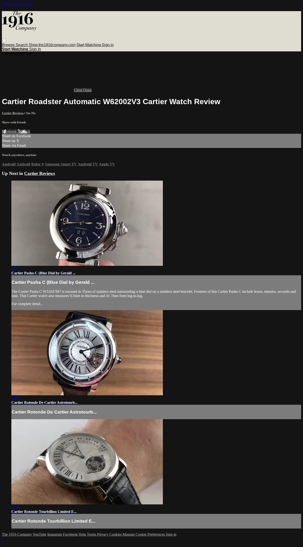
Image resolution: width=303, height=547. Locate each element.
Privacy (103, 534)
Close (78, 90)
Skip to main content (17, 4)
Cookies (116, 534)
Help (83, 534)
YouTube (39, 534)
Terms (92, 534)
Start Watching (89, 45)
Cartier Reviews (13, 113)
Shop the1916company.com (52, 45)
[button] (4, 40)
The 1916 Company (17, 534)
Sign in (108, 45)
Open (87, 90)
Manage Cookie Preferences (144, 534)
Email (25, 131)
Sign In (35, 49)
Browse (9, 45)
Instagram (54, 534)
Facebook (10, 131)
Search (22, 45)
